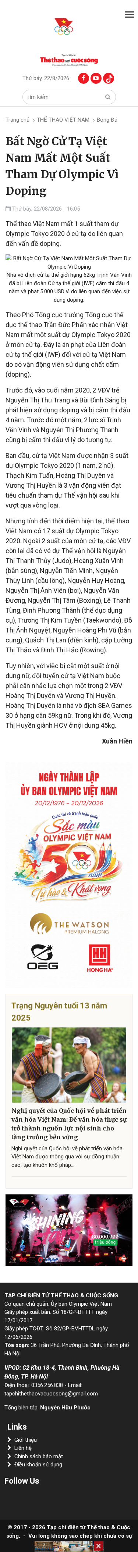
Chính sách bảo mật (38, 1456)
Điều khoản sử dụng (38, 1464)
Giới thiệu (25, 1440)
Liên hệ (23, 1448)
